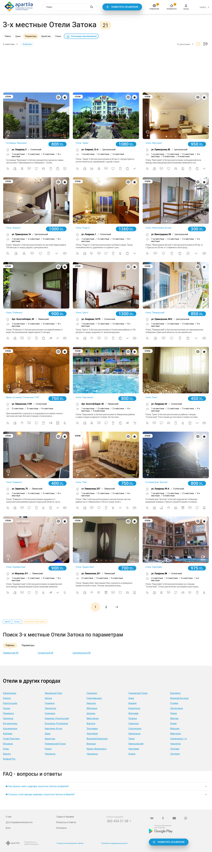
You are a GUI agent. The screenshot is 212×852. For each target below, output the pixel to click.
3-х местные (9, 44)
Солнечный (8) (45, 652)
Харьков (91, 703)
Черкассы (50, 753)
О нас (9, 816)
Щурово (91, 713)
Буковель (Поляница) (56, 723)
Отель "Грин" (151, 397)
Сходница (50, 713)
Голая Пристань (11, 738)
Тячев (131, 738)
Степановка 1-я (178, 738)
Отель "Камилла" (14, 482)
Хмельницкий (135, 743)
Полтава (174, 748)
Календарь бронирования (84, 36)
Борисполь (134, 708)
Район (8, 36)
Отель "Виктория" (154, 143)
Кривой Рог (9, 759)
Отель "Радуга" (83, 228)
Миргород (175, 733)
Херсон (7, 753)
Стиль (58, 36)
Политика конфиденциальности (114, 843)
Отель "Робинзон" (14, 312)
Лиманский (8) (10, 652)
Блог (8, 828)
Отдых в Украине (65, 816)
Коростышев (10, 703)
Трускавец (92, 728)
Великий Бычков (179, 698)
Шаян (47, 733)
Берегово (50, 738)
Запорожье (134, 733)
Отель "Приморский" (155, 312)
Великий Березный (97, 738)
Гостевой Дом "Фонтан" (157, 482)
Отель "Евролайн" (154, 567)
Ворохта (91, 723)
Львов (6, 708)
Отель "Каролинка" (85, 397)
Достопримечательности (19, 822)
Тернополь (50, 708)
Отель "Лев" (81, 482)
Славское (133, 723)
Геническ (50, 703)
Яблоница (92, 708)
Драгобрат (92, 733)
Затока (17, 622)
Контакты (61, 828)
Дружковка (176, 708)
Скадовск (92, 693)
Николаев (133, 748)
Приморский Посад (55, 743)
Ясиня (173, 723)
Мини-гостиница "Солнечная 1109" (22, 397)
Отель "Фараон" (13, 228)
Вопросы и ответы (66, 822)
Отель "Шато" (82, 312)
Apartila (7, 622)
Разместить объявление (124, 7)
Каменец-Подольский (57, 718)
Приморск (8, 713)
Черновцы (92, 753)
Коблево (7, 733)
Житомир (133, 713)
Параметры (30, 36)
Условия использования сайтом (69, 843)
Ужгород (175, 753)
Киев (131, 698)
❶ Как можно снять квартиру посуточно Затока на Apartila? (37, 786)
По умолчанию (183, 44)
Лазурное (8, 718)
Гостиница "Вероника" (16, 143)
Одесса (7, 698)
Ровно (48, 748)
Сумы (6, 748)
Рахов (173, 713)
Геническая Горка (137, 693)
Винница (91, 743)
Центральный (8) (82, 652)
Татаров (132, 718)
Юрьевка (8, 743)
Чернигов (175, 743)
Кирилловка (9, 693)
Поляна (174, 703)
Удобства (46, 36)
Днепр (131, 753)
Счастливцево (94, 698)
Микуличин (93, 718)
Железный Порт (53, 693)
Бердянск (175, 693)
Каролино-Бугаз (53, 728)
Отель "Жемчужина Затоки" (159, 228)
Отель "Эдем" (82, 143)
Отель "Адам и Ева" (85, 567)
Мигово (174, 718)
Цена (17, 36)
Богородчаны (10, 723)
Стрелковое (134, 728)
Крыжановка (10, 728)
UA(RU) (203, 7)
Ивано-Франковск (96, 748)
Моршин (174, 728)
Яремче (132, 703)
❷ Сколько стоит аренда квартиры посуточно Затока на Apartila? (40, 794)
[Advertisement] (106, 70)
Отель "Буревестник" (16, 567)
